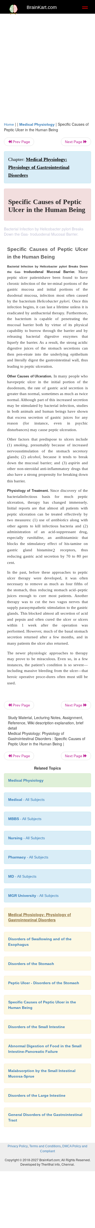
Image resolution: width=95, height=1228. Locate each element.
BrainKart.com (42, 7)
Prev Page (21, 142)
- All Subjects (22, 876)
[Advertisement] (47, 66)
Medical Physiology (37, 124)
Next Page (74, 142)
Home (9, 124)
